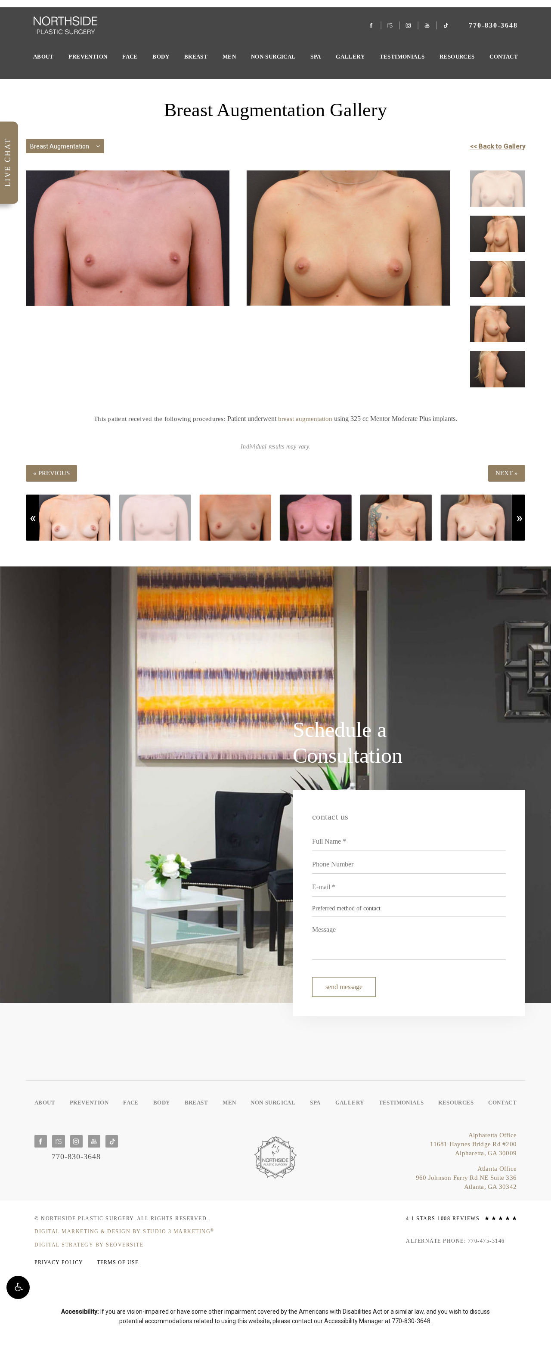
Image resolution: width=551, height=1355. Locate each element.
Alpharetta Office (473, 1144)
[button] (18, 1287)
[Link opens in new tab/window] (372, 26)
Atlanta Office (466, 1177)
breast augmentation (305, 418)
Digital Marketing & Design (124, 1231)
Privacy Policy (58, 1262)
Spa (315, 56)
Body (160, 56)
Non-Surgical (273, 56)
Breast (195, 56)
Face (130, 56)
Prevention (87, 56)
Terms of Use (118, 1262)
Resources (457, 56)
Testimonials (402, 56)
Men (229, 56)
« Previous (51, 473)
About (43, 56)
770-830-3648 (411, 1321)
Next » (506, 473)
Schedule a (347, 742)
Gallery (350, 56)
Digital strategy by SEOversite (88, 1245)
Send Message (343, 986)
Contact (503, 56)
